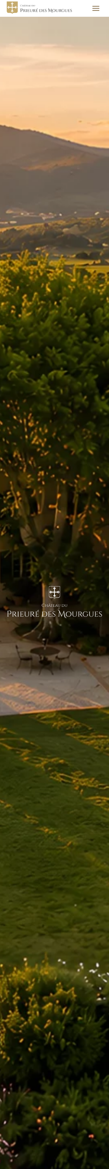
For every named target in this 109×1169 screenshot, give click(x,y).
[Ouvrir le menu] (95, 8)
